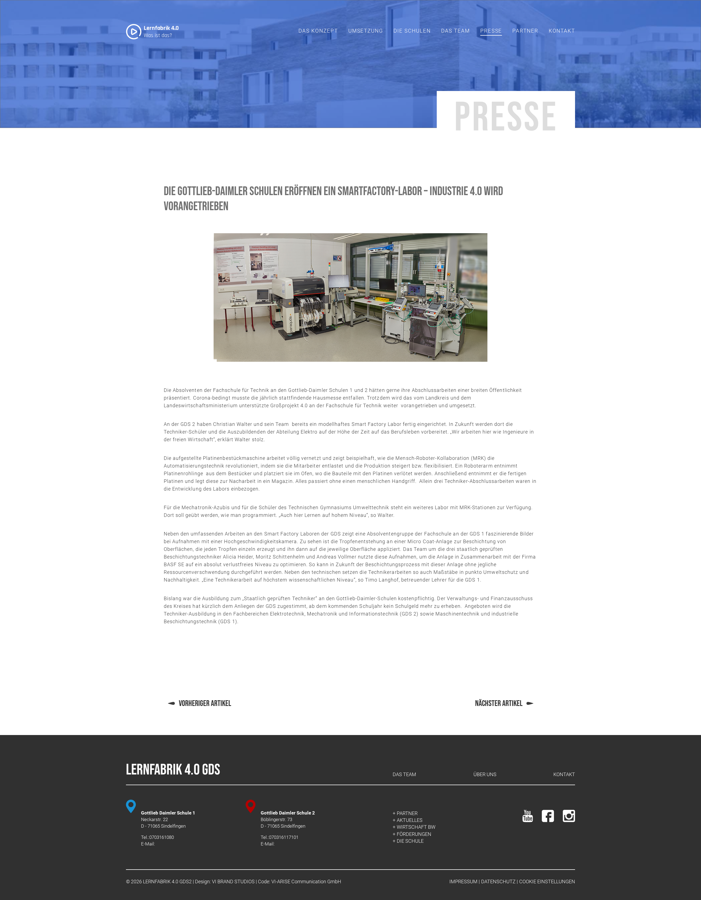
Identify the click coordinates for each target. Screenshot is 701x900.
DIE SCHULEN (412, 31)
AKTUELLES (410, 820)
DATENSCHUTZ (498, 881)
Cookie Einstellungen (547, 881)
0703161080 (161, 837)
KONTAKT (562, 31)
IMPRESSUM (463, 881)
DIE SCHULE (410, 841)
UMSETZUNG (365, 31)
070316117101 (283, 837)
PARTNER (525, 31)
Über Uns (484, 774)
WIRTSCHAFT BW (416, 827)
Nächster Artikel (498, 703)
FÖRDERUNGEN (414, 834)
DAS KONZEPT (318, 31)
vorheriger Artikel (205, 703)
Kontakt (564, 774)
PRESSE (491, 31)
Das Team (455, 31)
